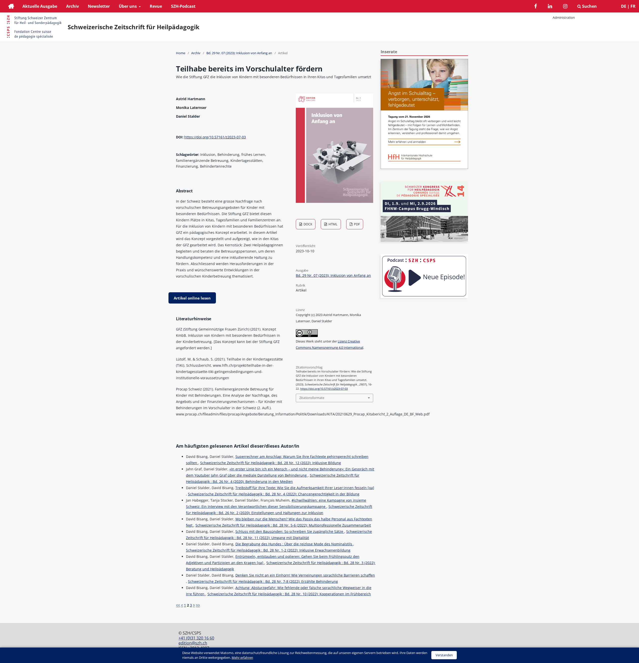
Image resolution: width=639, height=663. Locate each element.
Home (180, 53)
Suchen (589, 6)
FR (633, 6)
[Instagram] (565, 6)
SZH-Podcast (183, 6)
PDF (356, 224)
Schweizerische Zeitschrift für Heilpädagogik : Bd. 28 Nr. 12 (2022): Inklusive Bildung (270, 462)
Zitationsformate (311, 397)
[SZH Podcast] (424, 296)
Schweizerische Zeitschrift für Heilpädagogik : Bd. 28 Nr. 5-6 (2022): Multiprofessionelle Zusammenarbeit (283, 525)
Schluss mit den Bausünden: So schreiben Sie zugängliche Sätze (289, 531)
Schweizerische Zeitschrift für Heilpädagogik (133, 27)
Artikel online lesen (192, 298)
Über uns (128, 6)
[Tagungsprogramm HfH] (424, 167)
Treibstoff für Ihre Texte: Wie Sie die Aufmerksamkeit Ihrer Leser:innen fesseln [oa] (304, 487)
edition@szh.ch (192, 643)
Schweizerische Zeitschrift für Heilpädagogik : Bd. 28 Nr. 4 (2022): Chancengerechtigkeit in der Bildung (273, 494)
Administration (564, 17)
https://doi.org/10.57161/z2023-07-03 (215, 137)
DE (623, 6)
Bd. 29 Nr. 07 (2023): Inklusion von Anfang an (239, 53)
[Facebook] (535, 6)
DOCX (307, 224)
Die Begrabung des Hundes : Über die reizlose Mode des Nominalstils (294, 544)
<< (178, 605)
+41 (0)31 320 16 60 (196, 638)
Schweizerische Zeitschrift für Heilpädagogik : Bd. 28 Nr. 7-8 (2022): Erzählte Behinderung (263, 581)
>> (198, 605)
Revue (156, 6)
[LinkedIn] (550, 6)
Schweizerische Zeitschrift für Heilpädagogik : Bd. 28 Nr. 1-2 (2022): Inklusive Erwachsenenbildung (268, 550)
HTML (332, 224)
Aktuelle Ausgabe (39, 6)
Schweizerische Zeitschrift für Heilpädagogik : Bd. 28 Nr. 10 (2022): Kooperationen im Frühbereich (289, 594)
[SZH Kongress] (424, 240)
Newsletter (99, 6)
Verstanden (444, 655)
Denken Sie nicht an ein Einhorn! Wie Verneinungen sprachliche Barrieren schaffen (305, 575)
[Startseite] (11, 6)
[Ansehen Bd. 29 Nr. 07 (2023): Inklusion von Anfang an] (334, 201)
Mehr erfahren (242, 657)
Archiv (72, 6)
